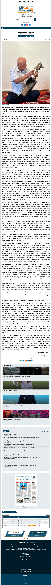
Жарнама (26, 583)
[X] (30, 360)
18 (12, 523)
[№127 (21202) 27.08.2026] (26, 490)
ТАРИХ (31, 36)
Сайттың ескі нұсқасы (26, 569)
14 (31, 522)
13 (24, 522)
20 (24, 523)
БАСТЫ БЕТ (26, 575)
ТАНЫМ (26, 36)
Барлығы (26, 469)
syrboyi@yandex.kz (26, 16)
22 (39, 523)
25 (12, 525)
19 (18, 523)
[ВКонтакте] (24, 360)
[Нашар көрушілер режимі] (26, 3)
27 (24, 525)
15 (39, 522)
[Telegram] (22, 360)
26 (18, 525)
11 (12, 522)
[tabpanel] (14, 533)
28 (31, 525)
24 (5, 525)
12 (18, 522)
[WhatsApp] (20, 360)
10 (5, 522)
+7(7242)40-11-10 (25, 15)
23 (45, 523)
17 (5, 523)
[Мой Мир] (28, 360)
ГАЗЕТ (20, 36)
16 (45, 522)
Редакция (26, 578)
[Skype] (31, 360)
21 (31, 523)
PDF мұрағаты (26, 507)
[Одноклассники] (26, 360)
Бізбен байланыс (26, 580)
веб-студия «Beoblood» (26, 571)
